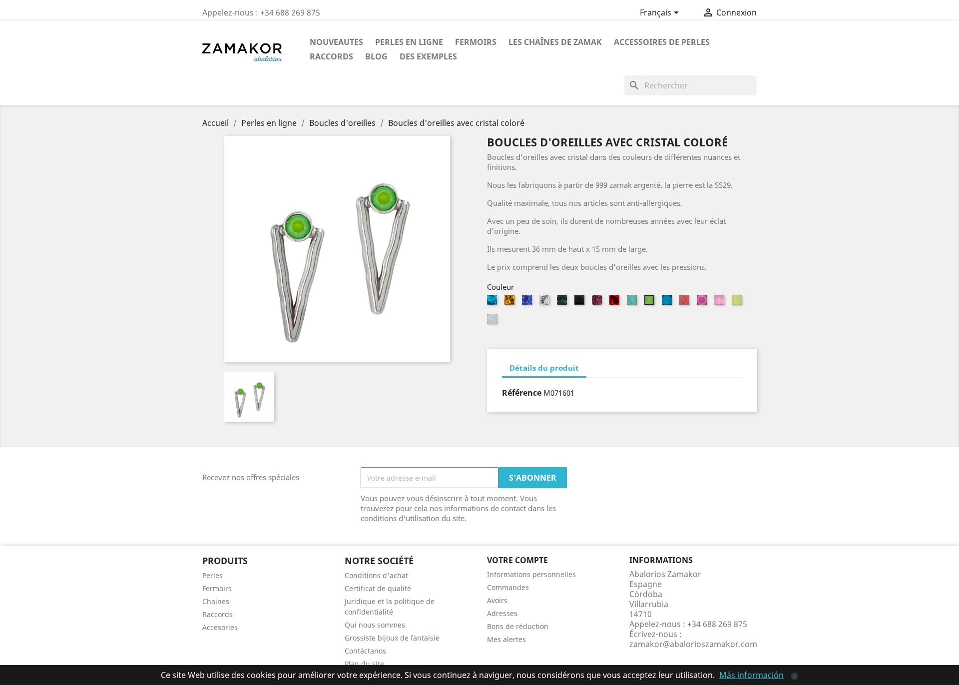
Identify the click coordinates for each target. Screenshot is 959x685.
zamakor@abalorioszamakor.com (693, 644)
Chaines (215, 601)
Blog (376, 56)
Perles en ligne (409, 41)
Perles (212, 575)
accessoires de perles (662, 41)
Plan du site (364, 664)
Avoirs (497, 600)
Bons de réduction (517, 626)
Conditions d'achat (376, 575)
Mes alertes (506, 639)
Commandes (508, 587)
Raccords (331, 56)
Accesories (220, 627)
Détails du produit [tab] (544, 368)
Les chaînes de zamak (555, 41)
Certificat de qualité (378, 588)
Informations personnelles (531, 574)
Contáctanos (365, 651)
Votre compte (517, 560)
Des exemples (428, 56)
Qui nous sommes (375, 625)
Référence (521, 393)
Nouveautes (336, 41)
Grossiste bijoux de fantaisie (392, 638)
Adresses (502, 613)
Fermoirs (475, 41)
